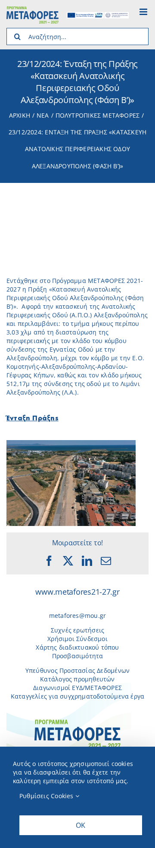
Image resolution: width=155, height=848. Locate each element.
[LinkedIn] (87, 560)
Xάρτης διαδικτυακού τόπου (77, 647)
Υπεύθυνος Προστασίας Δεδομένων (77, 670)
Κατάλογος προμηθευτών (77, 679)
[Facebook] (49, 560)
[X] (68, 560)
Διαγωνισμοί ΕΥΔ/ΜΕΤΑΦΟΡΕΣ (77, 688)
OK (80, 825)
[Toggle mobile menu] (144, 11)
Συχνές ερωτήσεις (77, 630)
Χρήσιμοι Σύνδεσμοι (77, 639)
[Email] (105, 560)
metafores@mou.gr (77, 615)
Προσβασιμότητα (77, 656)
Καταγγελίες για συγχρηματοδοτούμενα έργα (77, 696)
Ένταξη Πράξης (32, 419)
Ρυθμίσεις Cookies (47, 796)
